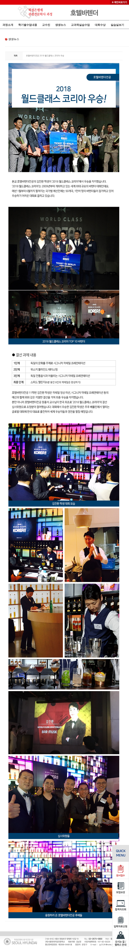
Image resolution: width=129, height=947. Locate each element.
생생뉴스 (60, 24)
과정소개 (8, 24)
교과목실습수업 (80, 24)
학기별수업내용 (27, 24)
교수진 (46, 24)
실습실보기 (117, 24)
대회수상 (100, 24)
